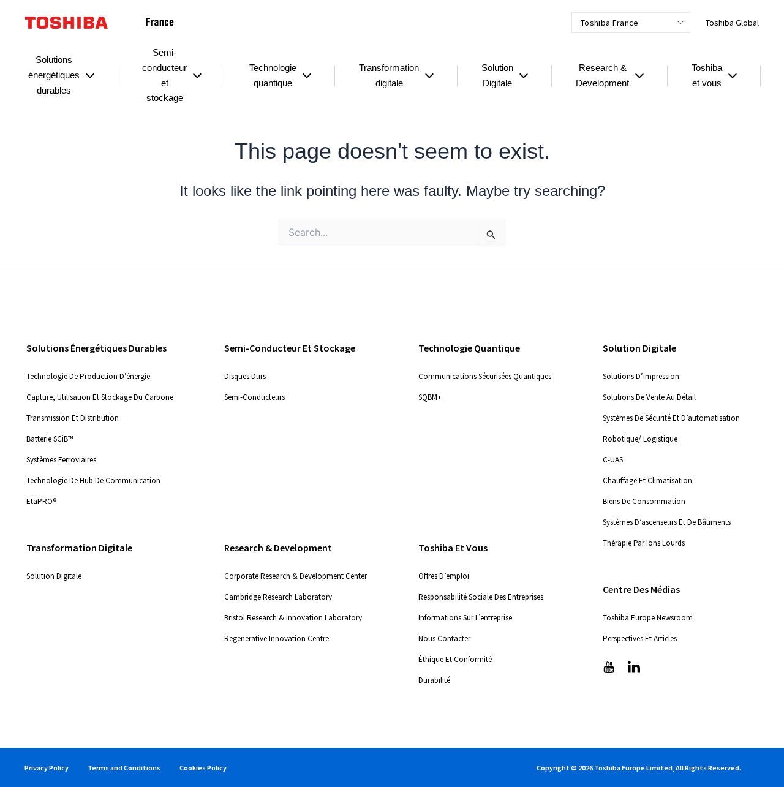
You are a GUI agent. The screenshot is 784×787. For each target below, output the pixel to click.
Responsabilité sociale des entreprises (480, 597)
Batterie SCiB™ (49, 439)
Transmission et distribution (72, 418)
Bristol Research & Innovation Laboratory (293, 617)
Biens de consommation (644, 501)
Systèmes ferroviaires (61, 459)
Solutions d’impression (641, 376)
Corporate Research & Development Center (295, 576)
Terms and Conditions (124, 767)
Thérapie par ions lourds (644, 543)
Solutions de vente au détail (649, 397)
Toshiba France (609, 22)
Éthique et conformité (455, 659)
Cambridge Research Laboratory (278, 597)
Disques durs (245, 376)
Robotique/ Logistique (640, 439)
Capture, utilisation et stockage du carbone (99, 397)
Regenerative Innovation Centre (276, 638)
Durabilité (434, 680)
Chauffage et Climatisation (647, 480)
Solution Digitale (53, 576)
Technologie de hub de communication (93, 480)
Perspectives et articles (640, 638)
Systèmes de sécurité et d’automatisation (671, 418)
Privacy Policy (46, 767)
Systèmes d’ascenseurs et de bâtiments (667, 522)
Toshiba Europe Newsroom (648, 617)
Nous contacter (444, 638)
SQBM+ (430, 397)
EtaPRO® (41, 501)
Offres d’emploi (443, 576)
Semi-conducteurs (254, 397)
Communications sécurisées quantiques (484, 376)
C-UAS (613, 459)
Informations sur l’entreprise (465, 617)
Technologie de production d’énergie (88, 376)
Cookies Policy (203, 767)
